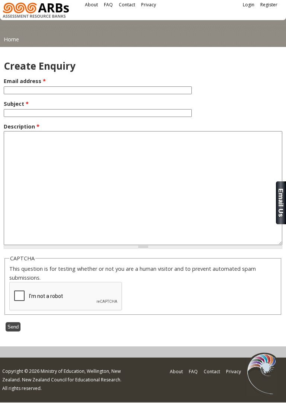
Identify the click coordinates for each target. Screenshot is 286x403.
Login (248, 4)
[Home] (36, 11)
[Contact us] (281, 222)
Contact (127, 4)
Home (11, 39)
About (91, 4)
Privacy (148, 4)
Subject (16, 103)
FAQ (108, 4)
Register (268, 4)
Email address (25, 81)
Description (21, 126)
